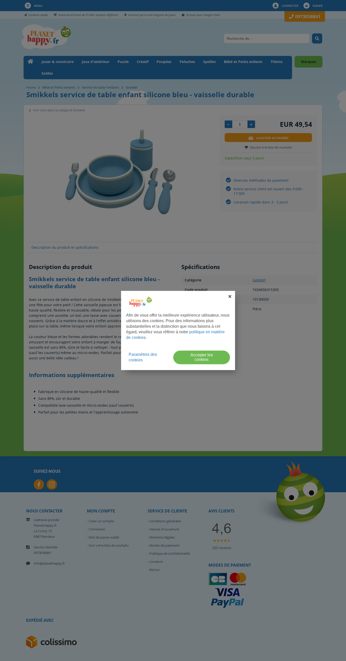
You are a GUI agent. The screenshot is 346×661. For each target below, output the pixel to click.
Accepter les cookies (201, 357)
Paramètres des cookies (143, 357)
